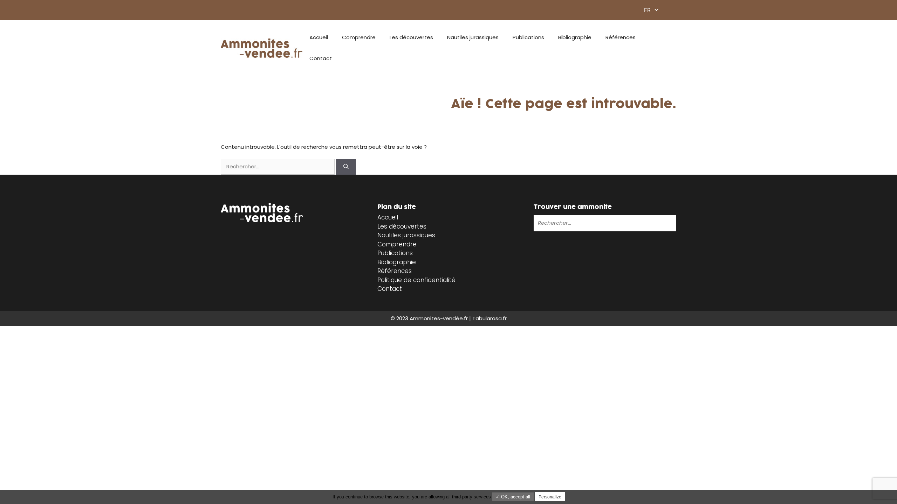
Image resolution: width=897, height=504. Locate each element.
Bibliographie (574, 37)
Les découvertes (411, 37)
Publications (528, 37)
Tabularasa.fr (489, 318)
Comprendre (359, 37)
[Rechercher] (346, 167)
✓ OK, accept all (513, 496)
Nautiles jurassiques (473, 37)
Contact (320, 58)
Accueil (318, 37)
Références (620, 37)
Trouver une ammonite (573, 207)
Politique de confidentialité (416, 280)
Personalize (550, 497)
